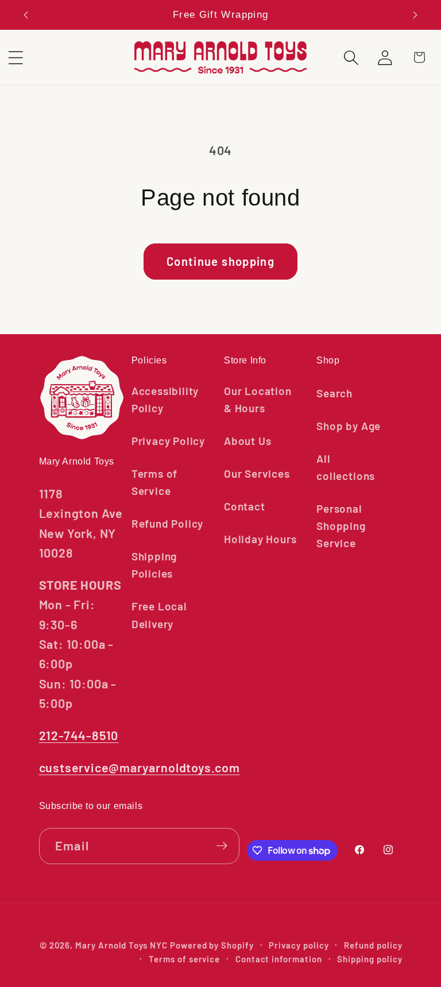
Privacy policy (298, 945)
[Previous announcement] (25, 15)
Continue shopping (220, 261)
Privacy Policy (168, 440)
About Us (247, 440)
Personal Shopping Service (340, 525)
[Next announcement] (415, 15)
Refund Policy (167, 523)
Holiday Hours (260, 538)
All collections (345, 467)
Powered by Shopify (212, 945)
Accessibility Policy (165, 399)
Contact (244, 506)
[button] (351, 57)
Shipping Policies (154, 564)
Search (334, 393)
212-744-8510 (79, 734)
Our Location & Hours (258, 399)
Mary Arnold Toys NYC (121, 945)
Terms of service (184, 959)
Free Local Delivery (159, 614)
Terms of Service (154, 482)
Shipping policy (369, 959)
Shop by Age (348, 425)
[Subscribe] (221, 846)
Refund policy (373, 945)
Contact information (278, 959)
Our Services (257, 473)
